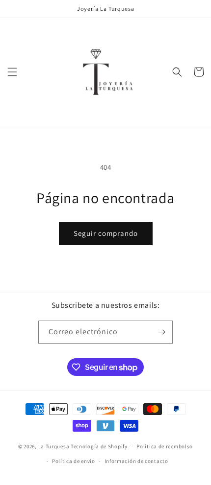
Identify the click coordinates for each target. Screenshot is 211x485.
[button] (12, 72)
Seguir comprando (106, 233)
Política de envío (73, 461)
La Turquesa (54, 445)
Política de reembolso (164, 446)
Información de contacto (136, 461)
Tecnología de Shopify (99, 445)
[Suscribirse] (161, 332)
